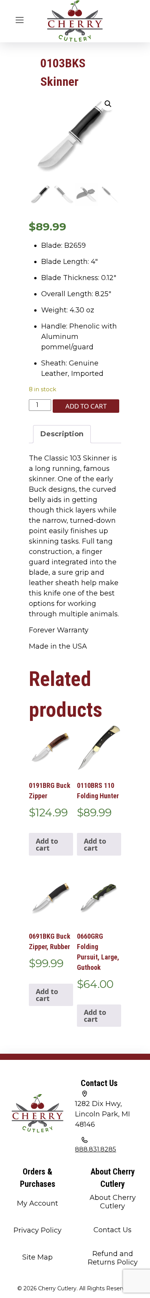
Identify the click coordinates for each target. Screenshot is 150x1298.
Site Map (37, 1257)
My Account (37, 1203)
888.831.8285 (95, 1149)
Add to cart (86, 406)
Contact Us (112, 1230)
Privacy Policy (37, 1230)
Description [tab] (61, 434)
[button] (108, 104)
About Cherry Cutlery (113, 1201)
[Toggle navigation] (19, 19)
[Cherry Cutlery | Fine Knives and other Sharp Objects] (75, 21)
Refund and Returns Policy (113, 1258)
